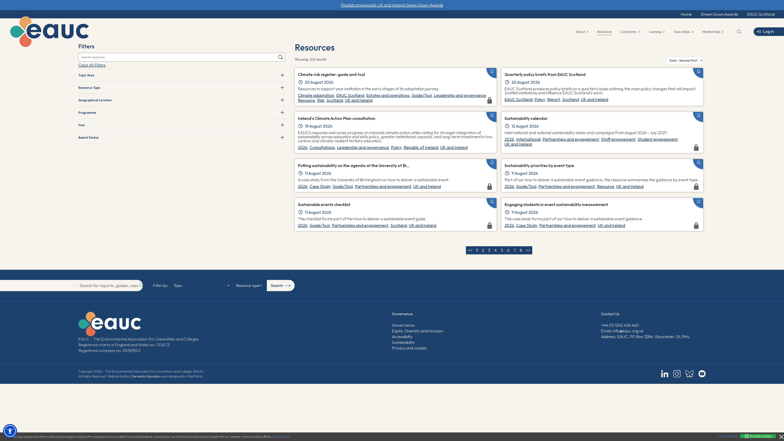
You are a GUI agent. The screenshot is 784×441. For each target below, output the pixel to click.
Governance (403, 325)
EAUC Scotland (761, 14)
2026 (302, 147)
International (528, 139)
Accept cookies (760, 436)
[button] (10, 431)
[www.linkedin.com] (664, 373)
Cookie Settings (728, 436)
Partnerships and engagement (570, 139)
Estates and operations (388, 95)
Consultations (322, 147)
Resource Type (89, 88)
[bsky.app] (689, 373)
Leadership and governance (460, 95)
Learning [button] (655, 32)
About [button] (581, 32)
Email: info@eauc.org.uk (622, 330)
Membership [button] (711, 32)
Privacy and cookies (409, 348)
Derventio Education (146, 376)
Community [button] (628, 32)
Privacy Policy (281, 437)
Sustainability (403, 342)
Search (277, 285)
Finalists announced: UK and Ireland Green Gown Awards (392, 5)
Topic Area (86, 75)
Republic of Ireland (421, 147)
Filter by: (160, 286)
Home (686, 14)
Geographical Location (95, 100)
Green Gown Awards (719, 14)
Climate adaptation (316, 95)
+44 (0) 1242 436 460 (620, 325)
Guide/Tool (422, 95)
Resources (604, 32)
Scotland (570, 99)
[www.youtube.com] (702, 373)
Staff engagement (618, 139)
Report (553, 99)
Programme (87, 112)
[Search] (280, 57)
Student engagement (658, 139)
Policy (540, 99)
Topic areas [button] (682, 32)
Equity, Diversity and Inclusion (417, 330)
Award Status (88, 137)
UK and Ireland (594, 99)
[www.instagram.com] (676, 373)
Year (81, 125)
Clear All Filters (92, 65)
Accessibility (402, 336)
